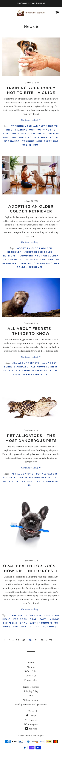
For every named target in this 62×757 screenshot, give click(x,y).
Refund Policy (31, 671)
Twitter (32, 715)
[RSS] (37, 27)
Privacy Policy (31, 680)
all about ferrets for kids (36, 372)
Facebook (32, 711)
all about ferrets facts (34, 370)
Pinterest (32, 720)
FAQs (31, 695)
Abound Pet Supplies (34, 735)
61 (36, 640)
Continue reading (29, 120)
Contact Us (31, 675)
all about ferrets (25, 363)
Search (31, 662)
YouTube (32, 728)
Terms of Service (31, 686)
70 (51, 640)
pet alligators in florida (37, 477)
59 (23, 640)
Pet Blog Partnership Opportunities (31, 704)
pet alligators (22, 474)
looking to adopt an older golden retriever (38, 265)
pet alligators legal (18, 481)
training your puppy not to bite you (40, 143)
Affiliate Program (31, 700)
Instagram (33, 724)
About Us (31, 667)
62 (42, 640)
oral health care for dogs (30, 615)
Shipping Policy (31, 691)
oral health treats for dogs (34, 626)
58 (17, 640)
